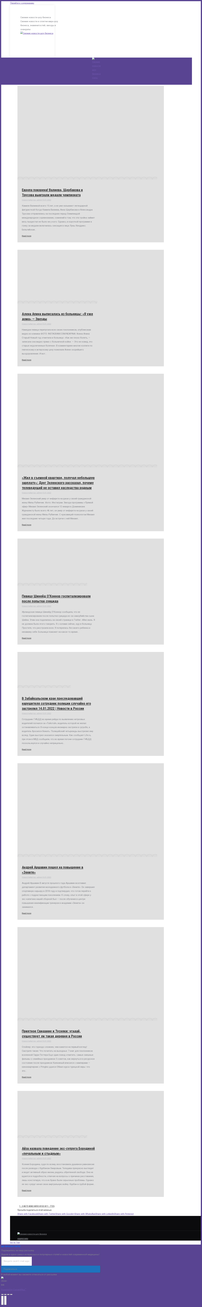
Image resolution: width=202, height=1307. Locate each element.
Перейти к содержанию (22, 3)
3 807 (24, 1206)
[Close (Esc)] (2, 1294)
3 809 (35, 1206)
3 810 (40, 1206)
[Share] (5, 1294)
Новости (26, 200)
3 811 (45, 1206)
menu (95, 77)
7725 (52, 1206)
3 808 (29, 1206)
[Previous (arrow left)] (2, 1300)
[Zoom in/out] (11, 1294)
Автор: (36, 200)
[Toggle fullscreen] (8, 1294)
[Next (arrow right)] (5, 1300)
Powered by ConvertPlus (13, 1289)
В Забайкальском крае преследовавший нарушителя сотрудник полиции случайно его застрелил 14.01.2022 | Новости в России (56, 703)
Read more (26, 236)
